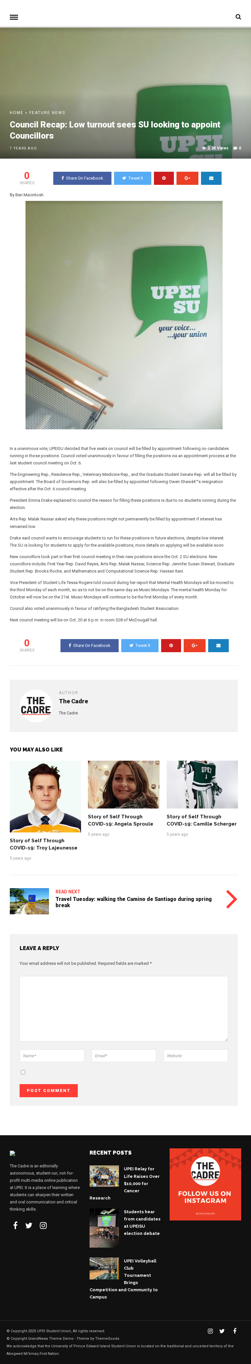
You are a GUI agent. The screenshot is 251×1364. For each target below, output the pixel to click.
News (58, 112)
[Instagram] (43, 1225)
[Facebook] (15, 1225)
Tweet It (135, 178)
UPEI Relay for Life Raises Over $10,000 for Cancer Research (125, 1183)
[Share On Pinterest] (164, 178)
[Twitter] (28, 1225)
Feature (39, 112)
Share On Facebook (84, 178)
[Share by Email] (211, 178)
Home (17, 112)
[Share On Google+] (187, 178)
